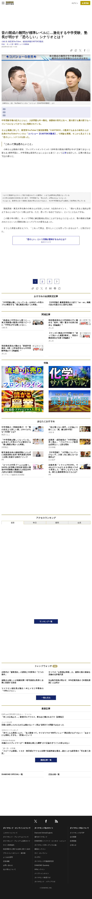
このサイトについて (10, 833)
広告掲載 (6, 861)
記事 (64, 152)
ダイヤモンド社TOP (77, 833)
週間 (57, 522)
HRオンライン (39, 869)
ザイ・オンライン (40, 853)
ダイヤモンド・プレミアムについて (16, 837)
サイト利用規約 (8, 845)
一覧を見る (46, 697)
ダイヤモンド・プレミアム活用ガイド (16, 841)
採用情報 (73, 841)
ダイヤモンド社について (79, 828)
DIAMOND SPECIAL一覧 (12, 774)
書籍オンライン (40, 849)
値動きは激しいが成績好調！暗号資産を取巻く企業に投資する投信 (22, 681)
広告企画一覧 (54, 774)
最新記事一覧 (46, 760)
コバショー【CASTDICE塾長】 (42, 133)
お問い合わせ (8, 865)
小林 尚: (22, 41)
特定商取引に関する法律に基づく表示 (16, 849)
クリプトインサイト (41, 873)
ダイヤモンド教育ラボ (42, 877)
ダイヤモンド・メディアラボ (44, 881)
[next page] (56, 281)
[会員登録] (85, 3)
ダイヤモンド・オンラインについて (17, 828)
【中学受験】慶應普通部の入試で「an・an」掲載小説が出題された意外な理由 (69, 303)
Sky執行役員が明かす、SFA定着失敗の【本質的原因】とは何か (69, 681)
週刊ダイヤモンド (40, 837)
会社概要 (73, 837)
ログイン (75, 3)
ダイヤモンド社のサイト (43, 828)
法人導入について (9, 869)
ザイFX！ (37, 857)
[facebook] (46, 821)
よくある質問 (8, 857)
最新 (13, 522)
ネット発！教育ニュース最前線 (18, 44)
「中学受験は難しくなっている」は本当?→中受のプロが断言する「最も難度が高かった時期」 (22, 303)
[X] (35, 821)
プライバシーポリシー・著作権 (14, 853)
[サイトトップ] (10, 3)
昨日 (35, 522)
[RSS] (56, 821)
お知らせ (73, 845)
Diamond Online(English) (43, 833)
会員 (79, 522)
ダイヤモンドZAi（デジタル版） (46, 845)
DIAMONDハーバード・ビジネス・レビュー (50, 841)
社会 (3, 44)
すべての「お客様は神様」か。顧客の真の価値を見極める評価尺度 (69, 673)
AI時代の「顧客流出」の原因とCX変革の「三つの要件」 (22, 673)
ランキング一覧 (46, 621)
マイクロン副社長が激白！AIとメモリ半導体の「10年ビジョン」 (22, 689)
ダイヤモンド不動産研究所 (44, 861)
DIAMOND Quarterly (41, 865)
